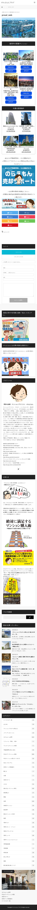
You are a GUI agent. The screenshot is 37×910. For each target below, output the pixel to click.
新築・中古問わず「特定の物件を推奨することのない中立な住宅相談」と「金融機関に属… (23, 674)
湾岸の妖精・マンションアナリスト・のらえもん (18, 404)
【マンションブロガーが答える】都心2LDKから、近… (23, 633)
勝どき (18, 771)
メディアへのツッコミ (19, 732)
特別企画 (19, 852)
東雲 (19, 818)
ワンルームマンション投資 (18, 745)
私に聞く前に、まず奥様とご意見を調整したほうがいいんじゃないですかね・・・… (23, 637)
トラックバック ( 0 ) (18, 256)
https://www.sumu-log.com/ (9, 461)
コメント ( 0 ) (19, 252)
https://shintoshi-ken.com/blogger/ (11, 445)
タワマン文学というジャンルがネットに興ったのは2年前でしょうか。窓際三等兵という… (23, 662)
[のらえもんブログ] (15, 2)
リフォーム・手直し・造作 (18, 741)
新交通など (19, 792)
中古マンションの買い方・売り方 (19, 758)
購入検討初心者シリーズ (19, 865)
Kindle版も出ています (8, 576)
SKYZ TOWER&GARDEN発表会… (21, 681)
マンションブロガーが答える (19, 728)
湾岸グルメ (19, 822)
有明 (19, 801)
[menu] (34, 2)
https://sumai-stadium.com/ (9, 451)
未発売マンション (19, 805)
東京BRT (19, 809)
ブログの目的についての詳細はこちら (12, 415)
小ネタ (19, 784)
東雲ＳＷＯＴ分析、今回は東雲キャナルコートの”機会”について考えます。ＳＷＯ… (23, 649)
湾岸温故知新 (18, 844)
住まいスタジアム (19, 762)
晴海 (19, 797)
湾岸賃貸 (18, 848)
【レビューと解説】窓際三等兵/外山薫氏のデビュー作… (23, 657)
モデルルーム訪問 (19, 737)
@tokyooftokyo (20, 439)
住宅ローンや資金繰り (19, 767)
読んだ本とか (19, 856)
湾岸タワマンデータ (18, 831)
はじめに (19, 724)
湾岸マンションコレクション (18, 839)
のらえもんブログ (17, 907)
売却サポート (18, 780)
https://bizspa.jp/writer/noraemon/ (11, 457)
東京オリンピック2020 (19, 814)
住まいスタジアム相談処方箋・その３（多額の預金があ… (23, 670)
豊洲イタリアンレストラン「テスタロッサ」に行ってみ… (22, 705)
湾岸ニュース (19, 835)
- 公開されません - (9, 272)
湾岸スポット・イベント (19, 827)
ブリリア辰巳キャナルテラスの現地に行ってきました (23, 693)
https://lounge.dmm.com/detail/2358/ (12, 465)
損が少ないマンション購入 (19, 788)
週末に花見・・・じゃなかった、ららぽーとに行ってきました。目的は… (23, 684)
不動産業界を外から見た (19, 750)
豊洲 (19, 861)
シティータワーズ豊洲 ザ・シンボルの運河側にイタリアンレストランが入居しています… (23, 709)
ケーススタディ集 (19, 720)
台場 (18, 775)
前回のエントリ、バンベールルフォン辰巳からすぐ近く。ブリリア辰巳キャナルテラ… (23, 697)
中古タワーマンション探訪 (19, 754)
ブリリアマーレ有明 (8, 871)
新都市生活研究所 (18, 504)
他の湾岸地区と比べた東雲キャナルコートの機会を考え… (23, 645)
